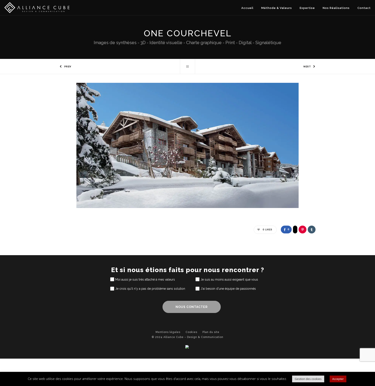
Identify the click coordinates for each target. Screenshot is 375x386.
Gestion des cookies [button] (308, 379)
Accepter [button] (338, 379)
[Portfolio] (187, 66)
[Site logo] (36, 7)
